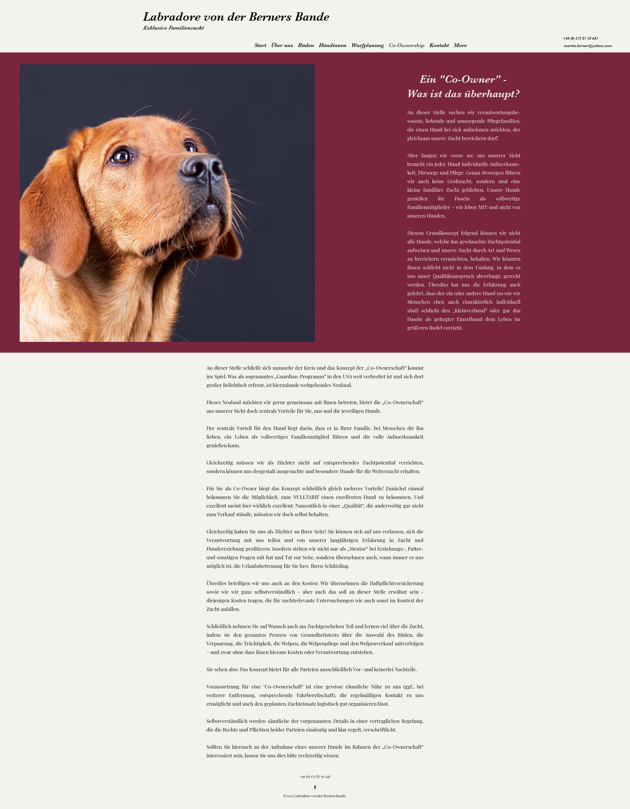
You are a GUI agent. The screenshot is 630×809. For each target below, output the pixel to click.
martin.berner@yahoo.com (588, 46)
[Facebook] (315, 787)
